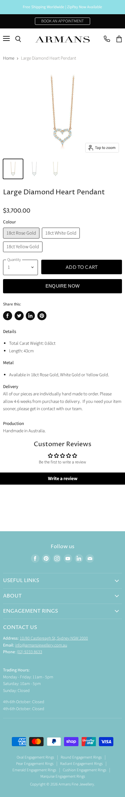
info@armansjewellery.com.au (41, 645)
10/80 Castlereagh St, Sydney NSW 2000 (54, 638)
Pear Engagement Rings (34, 763)
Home (8, 58)
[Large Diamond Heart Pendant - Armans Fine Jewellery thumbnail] (13, 169)
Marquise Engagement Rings (62, 776)
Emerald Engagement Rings (34, 770)
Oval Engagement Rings (35, 757)
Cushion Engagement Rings (84, 770)
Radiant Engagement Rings (81, 763)
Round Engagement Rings (81, 757)
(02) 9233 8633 (29, 652)
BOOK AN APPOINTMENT (62, 21)
